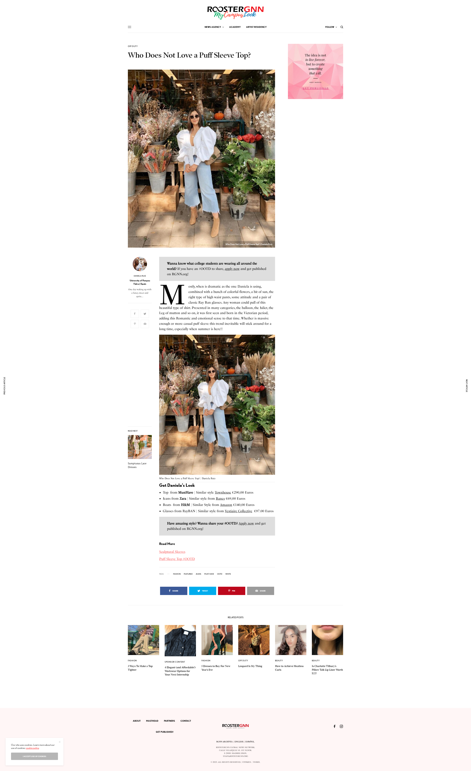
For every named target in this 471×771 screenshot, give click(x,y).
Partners (169, 720)
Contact (185, 720)
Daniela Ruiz (140, 276)
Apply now (246, 523)
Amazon (226, 505)
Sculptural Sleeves (172, 552)
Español (249, 742)
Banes (220, 499)
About (137, 720)
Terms (256, 762)
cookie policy (32, 748)
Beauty (279, 660)
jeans (198, 574)
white (228, 574)
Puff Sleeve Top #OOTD (177, 559)
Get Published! (164, 731)
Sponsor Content (175, 662)
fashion (177, 574)
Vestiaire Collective (238, 511)
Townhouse (223, 492)
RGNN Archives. (224, 742)
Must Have (209, 574)
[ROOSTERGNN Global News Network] (235, 13)
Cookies (246, 762)
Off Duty (133, 46)
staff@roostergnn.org (235, 756)
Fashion (132, 660)
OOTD (219, 574)
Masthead (152, 720)
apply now (232, 269)
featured (188, 574)
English (239, 742)
